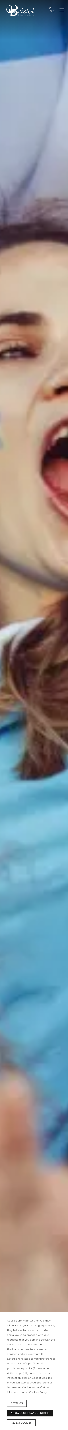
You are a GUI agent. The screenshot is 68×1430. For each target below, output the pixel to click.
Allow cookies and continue (30, 1413)
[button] (61, 9)
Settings (17, 1403)
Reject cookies (21, 1422)
